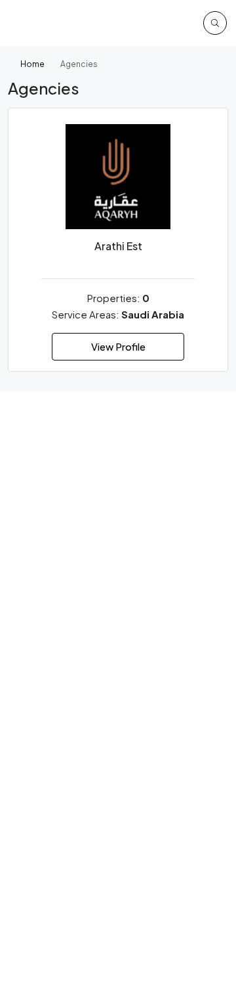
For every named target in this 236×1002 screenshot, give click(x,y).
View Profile (118, 346)
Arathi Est (118, 246)
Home (32, 64)
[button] (215, 23)
